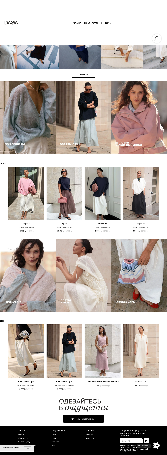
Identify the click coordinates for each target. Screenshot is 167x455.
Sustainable (90, 438)
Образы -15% (23, 438)
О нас (54, 435)
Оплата (54, 438)
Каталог (77, 22)
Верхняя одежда (24, 442)
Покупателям (91, 22)
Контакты (106, 22)
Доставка (55, 442)
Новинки (21, 435)
